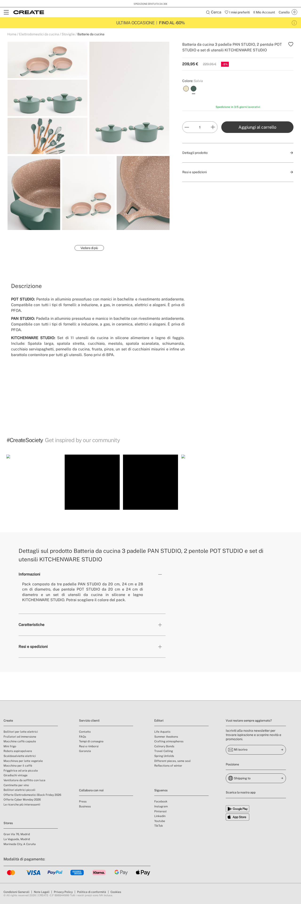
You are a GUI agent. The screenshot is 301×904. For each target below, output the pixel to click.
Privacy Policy (63, 892)
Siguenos (161, 790)
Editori (158, 720)
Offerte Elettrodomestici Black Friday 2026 (32, 795)
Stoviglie (68, 34)
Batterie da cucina (90, 34)
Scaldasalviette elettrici (20, 756)
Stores (8, 823)
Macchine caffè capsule (20, 741)
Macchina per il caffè (18, 765)
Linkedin (160, 816)
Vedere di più (89, 248)
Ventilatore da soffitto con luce (24, 780)
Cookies (116, 892)
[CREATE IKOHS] (28, 12)
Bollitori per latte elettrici (21, 731)
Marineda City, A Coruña (20, 844)
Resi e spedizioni (33, 646)
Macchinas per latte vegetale (23, 761)
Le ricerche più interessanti (22, 804)
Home (11, 34)
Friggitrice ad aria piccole (21, 770)
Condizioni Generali (16, 892)
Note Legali (41, 892)
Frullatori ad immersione (20, 736)
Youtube (159, 821)
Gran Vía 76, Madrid (17, 834)
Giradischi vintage (16, 775)
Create (8, 720)
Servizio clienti (89, 720)
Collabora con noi (91, 790)
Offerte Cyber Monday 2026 (22, 799)
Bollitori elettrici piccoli (19, 790)
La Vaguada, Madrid (17, 839)
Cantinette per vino (16, 785)
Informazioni (29, 574)
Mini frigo (10, 746)
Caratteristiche (31, 624)
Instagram (161, 806)
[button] (33, 482)
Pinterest (160, 811)
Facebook (160, 801)
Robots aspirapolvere (18, 751)
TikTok (158, 825)
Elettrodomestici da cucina (39, 34)
